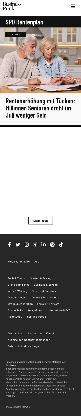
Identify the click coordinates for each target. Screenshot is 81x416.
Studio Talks (15, 310)
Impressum (35, 333)
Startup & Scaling (40, 278)
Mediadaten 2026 (19, 261)
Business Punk (12, 6)
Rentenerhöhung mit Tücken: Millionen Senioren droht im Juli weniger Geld (40, 108)
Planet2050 (15, 316)
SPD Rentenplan (15, 35)
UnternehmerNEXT (58, 310)
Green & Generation (20, 303)
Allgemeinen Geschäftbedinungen (29, 339)
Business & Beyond (46, 284)
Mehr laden (40, 220)
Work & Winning (17, 291)
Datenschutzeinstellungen (24, 346)
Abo (36, 261)
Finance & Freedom (44, 291)
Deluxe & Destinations (45, 297)
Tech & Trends (17, 278)
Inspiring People (37, 316)
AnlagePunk (35, 310)
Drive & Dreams (17, 297)
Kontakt (51, 333)
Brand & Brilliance (18, 284)
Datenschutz (16, 333)
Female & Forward (48, 303)
